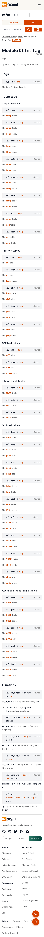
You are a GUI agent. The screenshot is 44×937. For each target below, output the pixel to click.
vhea (8, 565)
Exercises (26, 888)
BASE (8, 602)
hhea (8, 152)
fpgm (8, 281)
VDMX (9, 546)
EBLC (8, 405)
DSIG (8, 437)
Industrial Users (9, 865)
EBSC (8, 417)
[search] (35, 913)
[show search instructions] (38, 29)
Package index (9, 36)
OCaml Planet (8, 907)
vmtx (8, 583)
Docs (33, 22)
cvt (7, 262)
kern (8, 492)
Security (16, 921)
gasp (8, 455)
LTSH (8, 510)
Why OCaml (7, 877)
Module (16, 40)
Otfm (4, 40)
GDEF (8, 621)
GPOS (9, 639)
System (37, 838)
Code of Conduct (10, 933)
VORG (9, 373)
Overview (13, 22)
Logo (24, 906)
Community (7, 895)
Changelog (6, 853)
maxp (8, 188)
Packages (6, 889)
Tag (9, 40)
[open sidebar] (35, 921)
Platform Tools (29, 865)
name (8, 206)
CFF (8, 355)
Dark (23, 838)
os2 (8, 225)
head (8, 134)
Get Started (27, 859)
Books (25, 883)
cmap (8, 115)
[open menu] (39, 5)
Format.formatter (15, 797)
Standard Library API (31, 877)
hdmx (8, 474)
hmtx (8, 170)
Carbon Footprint (31, 921)
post (8, 243)
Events (5, 901)
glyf (8, 299)
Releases (6, 859)
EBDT (8, 393)
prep (8, 335)
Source (38, 54)
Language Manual (30, 871)
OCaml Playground (30, 900)
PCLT (8, 528)
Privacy (19, 927)
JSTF (8, 675)
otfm (6, 15)
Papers (25, 894)
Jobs (4, 913)
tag (18, 81)
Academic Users (9, 871)
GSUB (9, 657)
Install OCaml (28, 853)
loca (8, 317)
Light (10, 838)
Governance (7, 927)
